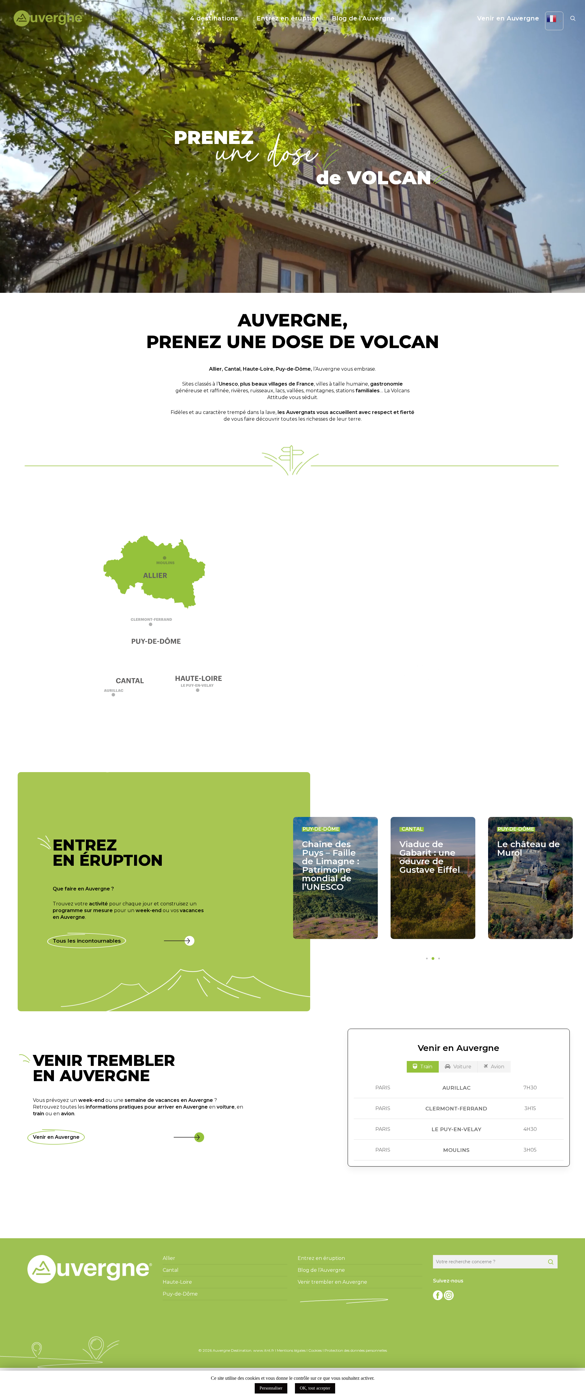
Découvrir (422, 673)
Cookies (315, 1350)
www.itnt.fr (263, 1350)
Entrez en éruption (321, 1258)
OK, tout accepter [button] (315, 1388)
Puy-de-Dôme (293, 369)
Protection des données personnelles (355, 1350)
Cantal (232, 369)
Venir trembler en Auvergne (332, 1282)
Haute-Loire (258, 369)
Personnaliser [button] (271, 1388)
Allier (215, 369)
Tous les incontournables (87, 941)
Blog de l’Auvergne (321, 1270)
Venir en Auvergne (56, 1137)
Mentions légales (291, 1350)
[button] (158, 624)
